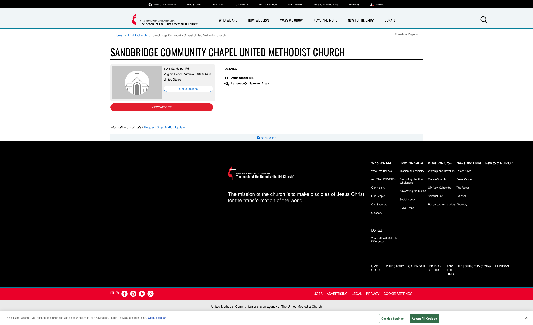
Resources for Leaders (441, 204)
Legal (357, 293)
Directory (218, 4)
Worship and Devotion (441, 171)
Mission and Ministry (412, 171)
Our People (378, 196)
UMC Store (194, 4)
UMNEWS (354, 4)
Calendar (242, 4)
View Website (162, 107)
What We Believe (381, 171)
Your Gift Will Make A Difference (384, 239)
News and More (325, 20)
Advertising (337, 293)
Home (118, 35)
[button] (483, 20)
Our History (378, 187)
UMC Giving (407, 208)
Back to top (268, 138)
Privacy (372, 293)
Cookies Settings (392, 318)
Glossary (376, 213)
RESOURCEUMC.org (326, 4)
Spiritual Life (435, 196)
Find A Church (137, 35)
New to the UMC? (361, 20)
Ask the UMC (295, 4)
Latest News (463, 171)
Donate (390, 20)
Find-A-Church (268, 4)
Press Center (464, 179)
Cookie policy (157, 318)
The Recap (462, 187)
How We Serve (258, 20)
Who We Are (228, 20)
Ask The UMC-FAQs (383, 179)
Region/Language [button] (165, 4)
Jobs (318, 293)
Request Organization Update (164, 127)
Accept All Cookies (424, 318)
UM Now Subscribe (439, 187)
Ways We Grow (291, 20)
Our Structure (379, 204)
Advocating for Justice (413, 191)
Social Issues (408, 199)
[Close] (526, 317)
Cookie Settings (398, 293)
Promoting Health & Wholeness (411, 180)
